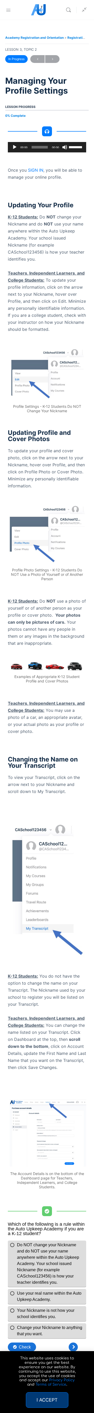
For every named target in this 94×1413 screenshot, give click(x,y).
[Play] (14, 147)
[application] (47, 147)
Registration (77, 38)
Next (52, 59)
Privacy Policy (62, 1380)
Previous (37, 59)
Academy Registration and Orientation (34, 38)
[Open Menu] (8, 9)
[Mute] (64, 147)
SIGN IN (35, 170)
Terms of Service (51, 1384)
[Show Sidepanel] (83, 10)
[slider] (76, 146)
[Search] (69, 10)
